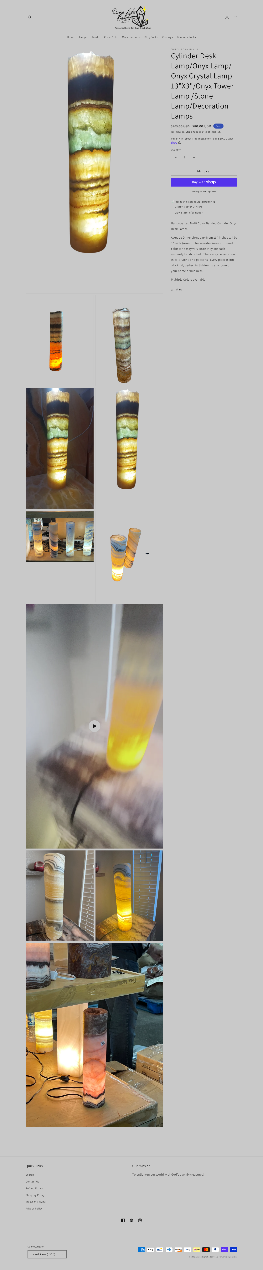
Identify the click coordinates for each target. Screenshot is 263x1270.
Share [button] (179, 289)
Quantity (176, 149)
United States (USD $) (43, 1254)
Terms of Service (36, 1202)
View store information (189, 212)
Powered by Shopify (228, 1257)
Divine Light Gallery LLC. (207, 1257)
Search (30, 1174)
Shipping (191, 131)
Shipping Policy (35, 1195)
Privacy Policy (34, 1208)
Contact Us (32, 1181)
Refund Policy (34, 1188)
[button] (30, 17)
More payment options (204, 191)
